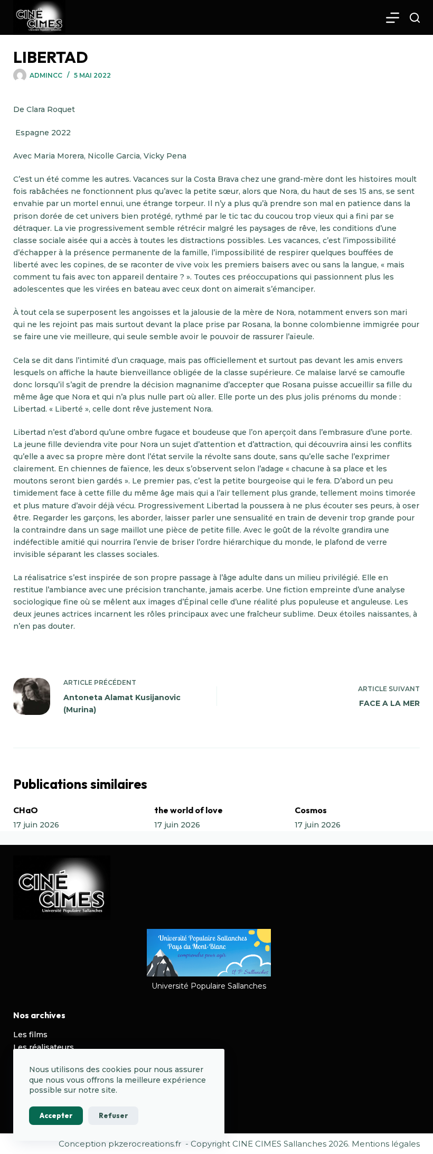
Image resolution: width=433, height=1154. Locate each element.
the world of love (188, 810)
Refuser (113, 1115)
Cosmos (311, 810)
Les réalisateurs (43, 1047)
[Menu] (392, 17)
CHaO (25, 810)
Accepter (56, 1115)
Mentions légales (386, 1144)
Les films (30, 1034)
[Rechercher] (415, 18)
